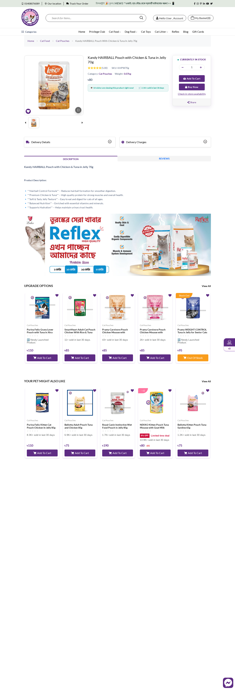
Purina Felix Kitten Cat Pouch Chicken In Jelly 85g (41, 426)
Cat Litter (161, 31)
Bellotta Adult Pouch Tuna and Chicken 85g (79, 426)
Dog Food (130, 31)
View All (206, 286)
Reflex (175, 31)
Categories (30, 31)
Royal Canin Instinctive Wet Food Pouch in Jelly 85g (117, 426)
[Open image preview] (78, 110)
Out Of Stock (195, 357)
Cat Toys (146, 31)
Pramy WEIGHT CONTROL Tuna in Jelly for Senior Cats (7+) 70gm (192, 331)
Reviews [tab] (164, 158)
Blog (185, 31)
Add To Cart (193, 78)
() (203, 18)
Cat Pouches (62, 40)
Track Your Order (79, 3)
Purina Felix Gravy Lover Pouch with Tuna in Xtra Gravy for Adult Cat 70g (40, 331)
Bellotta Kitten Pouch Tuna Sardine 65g (192, 426)
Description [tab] (71, 159)
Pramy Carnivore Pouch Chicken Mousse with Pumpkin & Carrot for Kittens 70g (115, 331)
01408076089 (32, 3)
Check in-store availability (192, 93)
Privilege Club (97, 31)
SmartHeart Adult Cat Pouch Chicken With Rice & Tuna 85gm (80, 331)
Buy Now (192, 87)
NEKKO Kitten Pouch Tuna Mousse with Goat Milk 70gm (154, 426)
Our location (54, 3)
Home (81, 31)
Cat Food (114, 31)
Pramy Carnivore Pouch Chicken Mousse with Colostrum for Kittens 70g (154, 331)
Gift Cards (198, 31)
